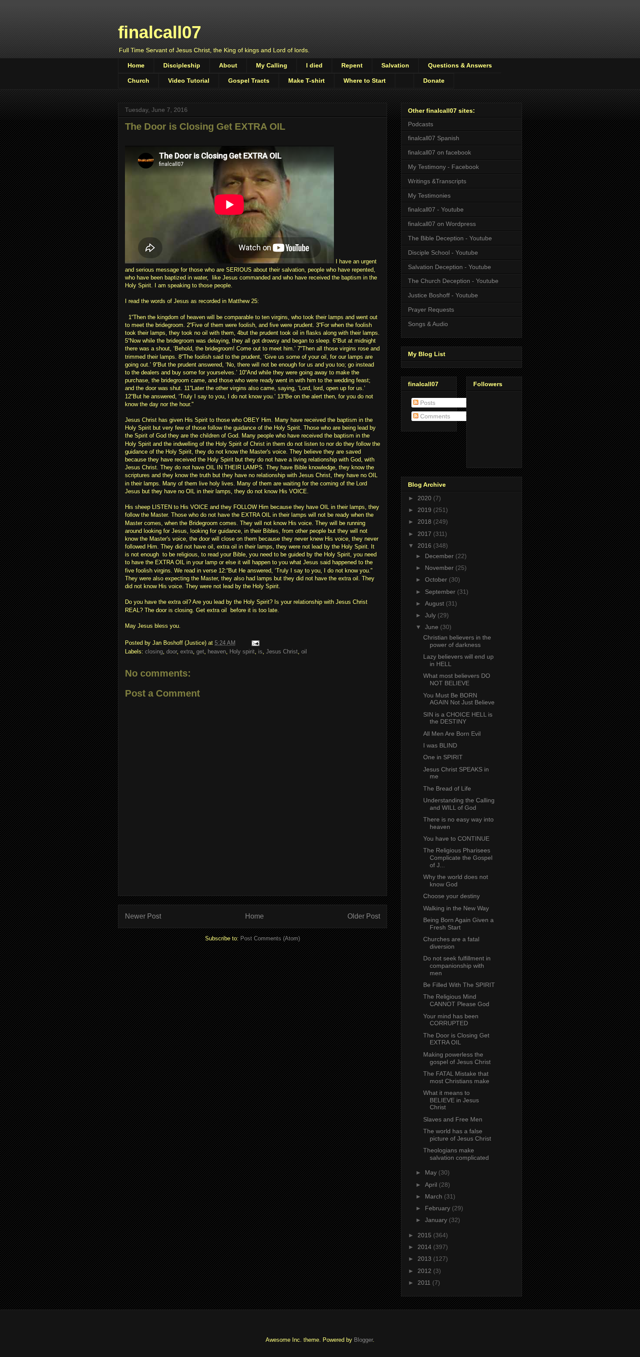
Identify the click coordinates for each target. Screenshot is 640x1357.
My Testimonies (429, 195)
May (431, 1172)
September (441, 591)
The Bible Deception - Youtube (450, 238)
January (437, 1219)
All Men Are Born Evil (452, 733)
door (171, 651)
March (434, 1196)
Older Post (363, 916)
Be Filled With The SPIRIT (459, 984)
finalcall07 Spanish (433, 138)
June (432, 626)
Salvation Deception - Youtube (449, 266)
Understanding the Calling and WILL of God (459, 804)
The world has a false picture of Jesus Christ (457, 1135)
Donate (434, 80)
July (431, 615)
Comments (434, 416)
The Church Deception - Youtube (453, 280)
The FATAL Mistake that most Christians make (456, 1077)
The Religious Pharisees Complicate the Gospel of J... (457, 858)
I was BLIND (440, 745)
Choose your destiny (451, 895)
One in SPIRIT (443, 757)
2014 (425, 1246)
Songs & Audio (428, 323)
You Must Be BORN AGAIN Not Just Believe (459, 699)
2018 (425, 521)
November (440, 567)
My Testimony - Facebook (443, 166)
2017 (425, 533)
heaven (217, 651)
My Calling (271, 65)
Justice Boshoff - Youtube (443, 295)
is (260, 651)
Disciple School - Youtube (443, 252)
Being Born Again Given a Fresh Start (458, 923)
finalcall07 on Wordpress (442, 223)
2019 (425, 509)
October (437, 579)
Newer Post (143, 916)
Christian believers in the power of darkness (457, 641)
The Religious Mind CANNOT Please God (456, 1000)
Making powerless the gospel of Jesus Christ (457, 1058)
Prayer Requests (431, 309)
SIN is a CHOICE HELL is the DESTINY (457, 718)
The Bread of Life (447, 788)
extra (186, 651)
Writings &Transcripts (437, 181)
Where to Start (365, 80)
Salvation (395, 65)
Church (138, 80)
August (435, 603)
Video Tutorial (188, 80)
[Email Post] (255, 643)
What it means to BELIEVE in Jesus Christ (451, 1100)
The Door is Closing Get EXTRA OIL (456, 1039)
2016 (425, 545)
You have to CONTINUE (456, 838)
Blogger (363, 1340)
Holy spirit (242, 651)
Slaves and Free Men (452, 1119)
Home (136, 65)
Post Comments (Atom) (270, 938)
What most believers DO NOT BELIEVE (456, 679)
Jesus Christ (282, 651)
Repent (352, 65)
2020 (425, 498)
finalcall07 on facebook (439, 152)
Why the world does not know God (455, 880)
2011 (425, 1282)
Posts (426, 402)
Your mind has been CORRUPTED (450, 1020)
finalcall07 (159, 32)
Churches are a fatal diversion (451, 943)
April (432, 1184)
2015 (425, 1235)
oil (304, 651)
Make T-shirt (306, 80)
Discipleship (181, 65)
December (440, 555)
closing (154, 651)
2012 (425, 1270)
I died (314, 65)
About (228, 65)
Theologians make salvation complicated (456, 1154)
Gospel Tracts (248, 80)
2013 (425, 1258)
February (438, 1208)
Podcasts (420, 124)
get (200, 651)
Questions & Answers (460, 65)
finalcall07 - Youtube (436, 209)
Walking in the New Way (456, 908)
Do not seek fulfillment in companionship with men (457, 966)
